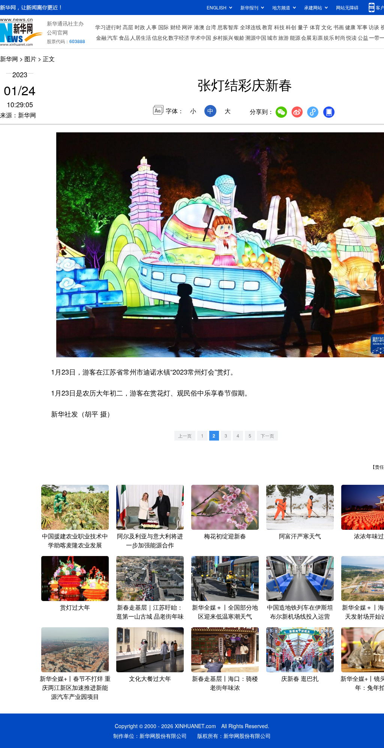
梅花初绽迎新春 (225, 536)
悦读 (351, 37)
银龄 (239, 37)
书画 (338, 27)
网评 (187, 27)
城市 (272, 37)
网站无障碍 (347, 7)
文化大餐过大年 (150, 678)
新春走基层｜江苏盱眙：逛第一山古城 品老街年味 (150, 612)
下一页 (267, 435)
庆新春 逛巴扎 (300, 678)
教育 (267, 27)
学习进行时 (108, 27)
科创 (291, 27)
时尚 (340, 37)
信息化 (160, 37)
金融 (101, 37)
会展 (306, 37)
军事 (362, 27)
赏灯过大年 (75, 607)
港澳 (199, 27)
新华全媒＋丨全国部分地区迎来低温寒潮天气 (225, 612)
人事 (151, 27)
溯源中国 (255, 37)
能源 (295, 37)
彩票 (317, 37)
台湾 (211, 27)
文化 (326, 27)
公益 (363, 37)
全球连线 (250, 27)
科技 (279, 27)
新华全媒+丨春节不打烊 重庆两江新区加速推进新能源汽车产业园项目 (75, 687)
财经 (175, 27)
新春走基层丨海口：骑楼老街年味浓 (225, 683)
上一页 (185, 435)
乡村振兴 (222, 37)
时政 (140, 27)
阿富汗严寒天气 (300, 536)
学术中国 (200, 37)
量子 (303, 27)
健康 (350, 27)
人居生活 (140, 37)
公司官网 (57, 32)
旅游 (283, 37)
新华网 (9, 58)
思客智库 (228, 27)
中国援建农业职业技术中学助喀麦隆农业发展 (75, 540)
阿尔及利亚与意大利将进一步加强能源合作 (150, 540)
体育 (315, 27)
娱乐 (329, 37)
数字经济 (178, 37)
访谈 (374, 27)
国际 (163, 27)
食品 (124, 37)
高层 (128, 27)
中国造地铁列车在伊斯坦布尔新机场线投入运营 (300, 612)
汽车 (112, 37)
